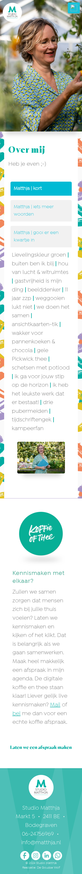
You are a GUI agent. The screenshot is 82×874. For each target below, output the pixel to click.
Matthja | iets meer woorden (34, 210)
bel (16, 713)
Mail (55, 705)
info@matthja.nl (41, 842)
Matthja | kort (28, 188)
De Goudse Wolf (48, 868)
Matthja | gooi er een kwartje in (36, 236)
